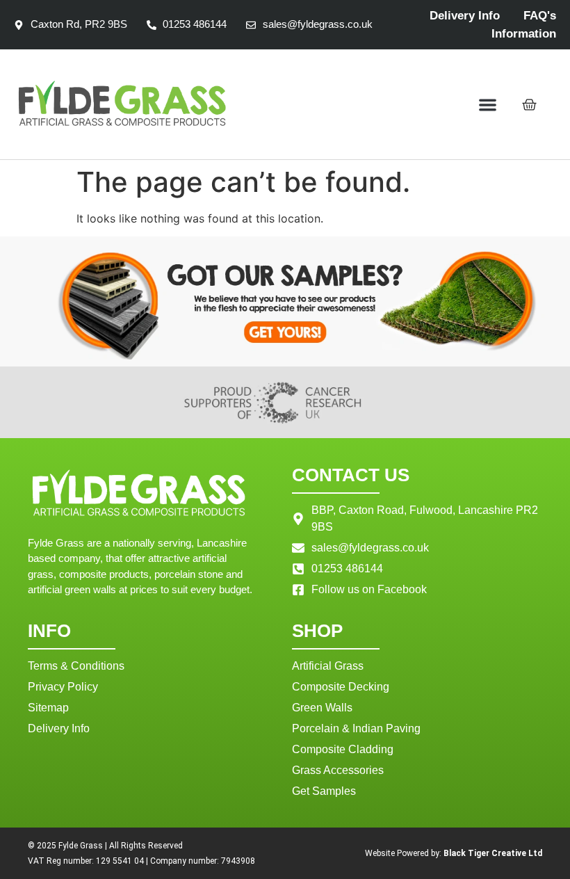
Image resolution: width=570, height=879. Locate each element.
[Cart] (529, 104)
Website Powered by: (453, 853)
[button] (488, 104)
